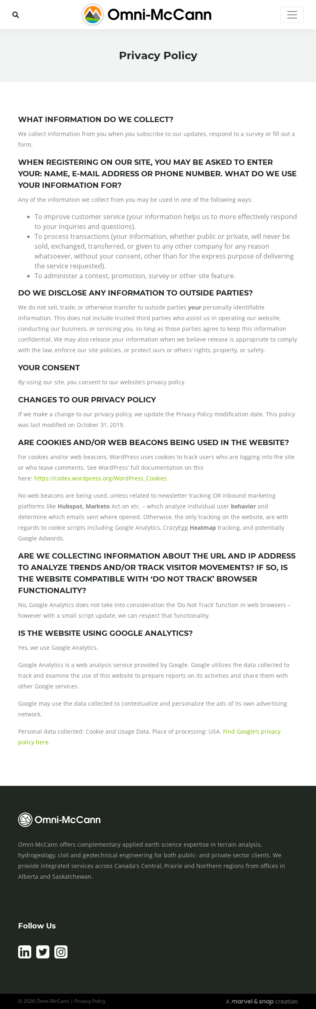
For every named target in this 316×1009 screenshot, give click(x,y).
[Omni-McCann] (146, 14)
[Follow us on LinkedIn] (24, 956)
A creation (262, 1001)
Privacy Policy (89, 1000)
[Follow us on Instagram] (60, 956)
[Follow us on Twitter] (42, 956)
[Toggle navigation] (292, 15)
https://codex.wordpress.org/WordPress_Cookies (100, 478)
